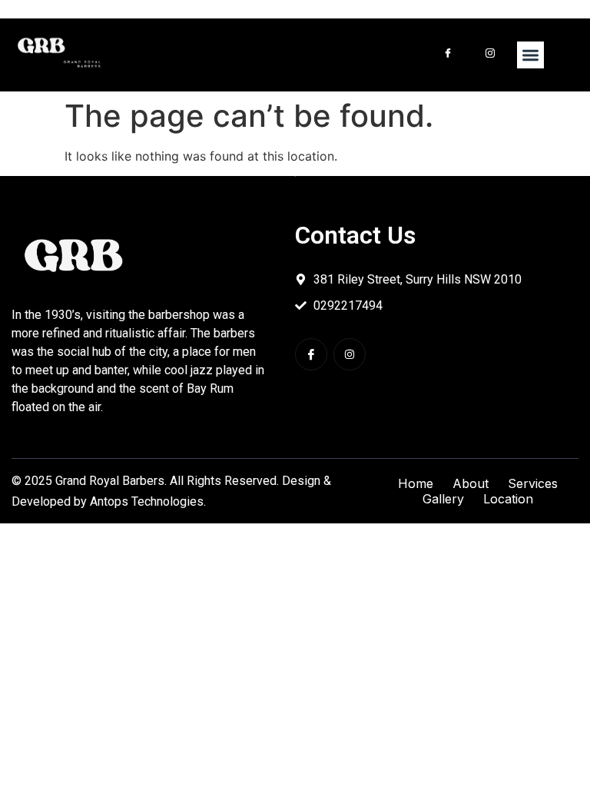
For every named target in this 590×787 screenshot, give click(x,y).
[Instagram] (349, 354)
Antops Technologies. (148, 501)
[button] (530, 55)
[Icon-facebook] (311, 354)
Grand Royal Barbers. (111, 480)
